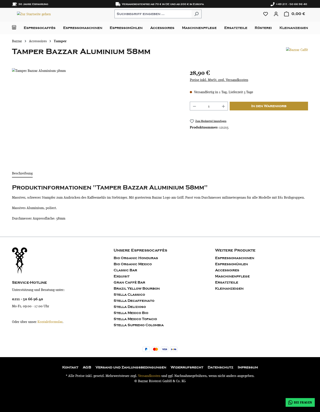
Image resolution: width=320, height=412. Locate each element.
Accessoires (227, 270)
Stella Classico (129, 295)
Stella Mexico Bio (131, 313)
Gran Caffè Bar (129, 282)
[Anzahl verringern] (194, 106)
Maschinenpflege (232, 276)
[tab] (22, 173)
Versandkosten (149, 376)
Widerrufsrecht (187, 367)
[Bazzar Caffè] (297, 53)
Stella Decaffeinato (134, 301)
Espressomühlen (231, 264)
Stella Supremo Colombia (139, 325)
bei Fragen (303, 402)
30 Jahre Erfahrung (32, 4)
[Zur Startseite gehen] (34, 14)
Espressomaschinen (234, 258)
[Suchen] (196, 14)
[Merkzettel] (265, 14)
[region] (96, 115)
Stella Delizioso (130, 307)
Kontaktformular (49, 322)
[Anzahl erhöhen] (223, 106)
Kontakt (70, 367)
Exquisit (122, 276)
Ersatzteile (226, 282)
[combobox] (153, 14)
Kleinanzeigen (229, 288)
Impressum (248, 367)
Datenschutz (220, 367)
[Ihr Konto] (276, 14)
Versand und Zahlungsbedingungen (131, 367)
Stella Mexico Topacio (135, 319)
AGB (87, 367)
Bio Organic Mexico (133, 264)
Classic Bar (125, 270)
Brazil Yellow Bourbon (137, 288)
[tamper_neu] (96, 115)
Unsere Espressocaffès (140, 250)
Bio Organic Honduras (136, 258)
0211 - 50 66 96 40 (27, 299)
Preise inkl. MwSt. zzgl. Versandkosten (219, 80)
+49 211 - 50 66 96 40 (291, 4)
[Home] (14, 27)
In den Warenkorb (268, 106)
